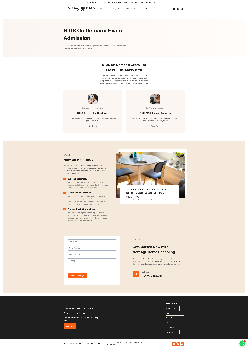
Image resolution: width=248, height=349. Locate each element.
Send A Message (77, 275)
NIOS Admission (172, 308)
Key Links (169, 332)
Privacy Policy (136, 342)
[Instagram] (178, 9)
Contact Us (135, 9)
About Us (121, 9)
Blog (114, 9)
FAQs (128, 9)
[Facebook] (174, 9)
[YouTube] (182, 9)
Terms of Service (109, 344)
